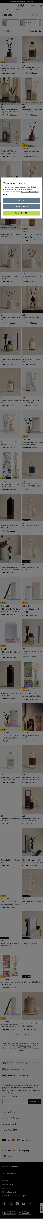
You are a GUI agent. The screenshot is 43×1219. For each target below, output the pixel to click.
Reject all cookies (21, 206)
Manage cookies (21, 200)
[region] (21, 198)
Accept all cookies (21, 213)
